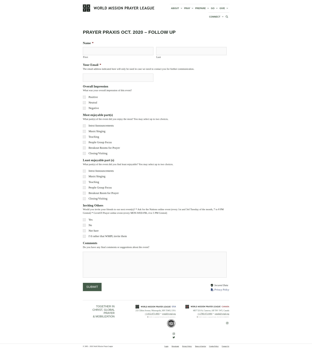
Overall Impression (95, 86)
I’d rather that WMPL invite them (108, 236)
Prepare (200, 8)
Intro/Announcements (101, 125)
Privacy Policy (221, 289)
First (85, 57)
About (175, 8)
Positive (93, 97)
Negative (94, 108)
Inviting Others (93, 205)
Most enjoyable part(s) (98, 115)
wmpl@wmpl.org (169, 314)
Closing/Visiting (98, 153)
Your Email (92, 64)
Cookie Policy (214, 346)
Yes (91, 219)
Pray (187, 8)
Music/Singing (97, 131)
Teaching (94, 136)
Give (222, 8)
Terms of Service (200, 346)
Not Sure (94, 230)
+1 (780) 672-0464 (204, 314)
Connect (214, 16)
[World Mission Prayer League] (118, 8)
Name (88, 43)
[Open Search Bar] (227, 16)
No (90, 225)
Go (212, 8)
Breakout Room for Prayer (104, 193)
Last (158, 57)
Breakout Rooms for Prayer (104, 147)
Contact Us (225, 346)
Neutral (93, 102)
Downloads (175, 346)
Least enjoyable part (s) (98, 160)
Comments (90, 243)
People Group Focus (100, 142)
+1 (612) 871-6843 (152, 314)
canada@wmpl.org (222, 314)
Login (166, 346)
